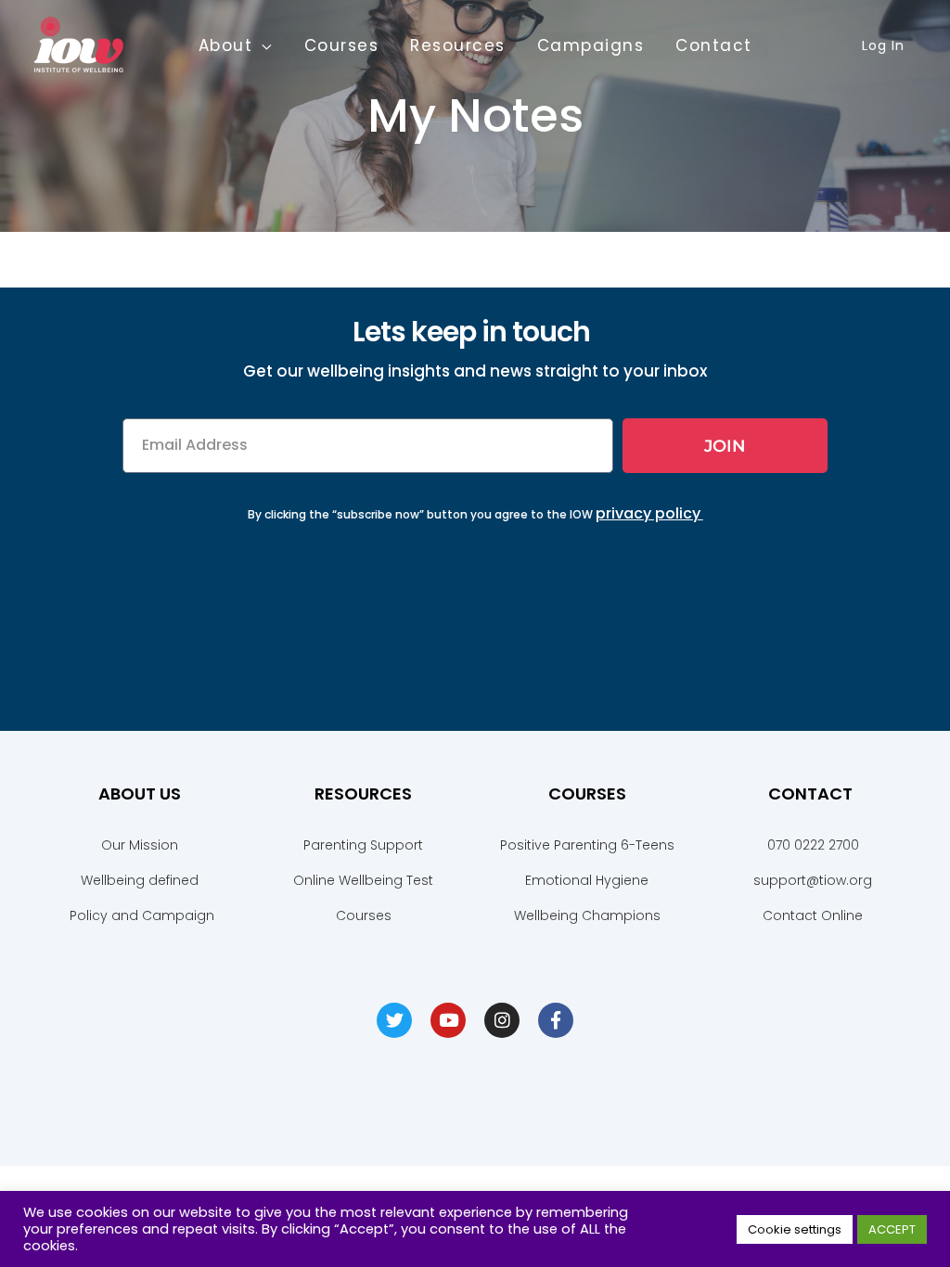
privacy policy (648, 513)
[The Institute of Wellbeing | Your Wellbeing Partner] (78, 44)
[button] (262, 45)
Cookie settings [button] (794, 1229)
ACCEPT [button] (892, 1229)
